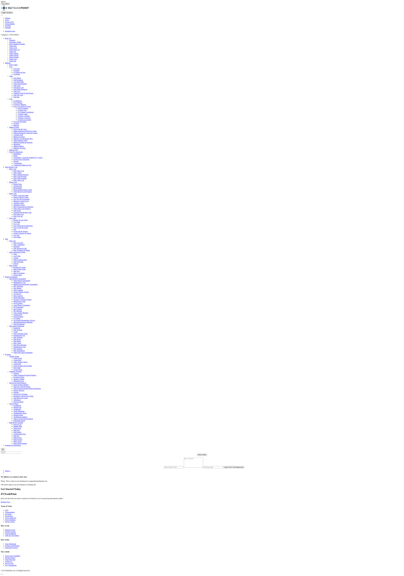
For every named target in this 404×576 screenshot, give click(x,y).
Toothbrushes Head (19, 413)
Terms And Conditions (12, 556)
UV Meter (16, 318)
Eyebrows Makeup (19, 104)
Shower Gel (17, 424)
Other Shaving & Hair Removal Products (27, 388)
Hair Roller (17, 341)
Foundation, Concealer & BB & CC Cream (27, 157)
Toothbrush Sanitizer (20, 417)
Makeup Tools (14, 127)
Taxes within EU (10, 518)
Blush (15, 156)
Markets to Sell (10, 530)
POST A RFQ (202, 455)
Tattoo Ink (12, 61)
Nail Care (16, 91)
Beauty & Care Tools (20, 220)
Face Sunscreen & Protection (23, 226)
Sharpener (16, 144)
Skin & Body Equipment (17, 279)
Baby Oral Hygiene (20, 176)
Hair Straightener (19, 351)
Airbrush (12, 40)
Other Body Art (14, 50)
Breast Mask (17, 188)
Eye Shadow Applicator (26, 112)
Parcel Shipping (10, 520)
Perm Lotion (17, 275)
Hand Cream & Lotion (21, 197)
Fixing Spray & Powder (21, 159)
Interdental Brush (19, 421)
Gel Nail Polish (18, 82)
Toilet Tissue (17, 358)
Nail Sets (16, 97)
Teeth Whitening (19, 411)
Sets (14, 229)
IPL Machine (17, 311)
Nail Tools (16, 86)
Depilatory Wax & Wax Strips (23, 396)
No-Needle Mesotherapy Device (24, 320)
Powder (16, 161)
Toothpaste (17, 409)
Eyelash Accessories (24, 120)
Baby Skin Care (18, 180)
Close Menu (5, 4)
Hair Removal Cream (20, 398)
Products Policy (10, 558)
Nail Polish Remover (20, 89)
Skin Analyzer (18, 296)
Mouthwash (17, 407)
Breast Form (17, 184)
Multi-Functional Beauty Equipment (25, 284)
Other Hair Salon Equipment (23, 352)
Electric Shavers (18, 390)
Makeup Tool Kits (19, 148)
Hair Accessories (19, 273)
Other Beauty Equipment (21, 281)
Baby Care (12, 169)
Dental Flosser (18, 415)
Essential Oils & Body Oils (22, 212)
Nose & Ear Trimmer (20, 394)
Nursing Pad (17, 186)
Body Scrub (17, 441)
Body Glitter (13, 65)
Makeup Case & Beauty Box (23, 139)
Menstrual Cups (18, 381)
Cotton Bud (17, 360)
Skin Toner (17, 210)
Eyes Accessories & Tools (22, 106)
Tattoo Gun (13, 59)
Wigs (15, 254)
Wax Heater (17, 288)
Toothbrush (17, 405)
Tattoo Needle (14, 57)
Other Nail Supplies (20, 84)
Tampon (16, 373)
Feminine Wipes (18, 377)
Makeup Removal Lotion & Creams (25, 133)
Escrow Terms (10, 522)
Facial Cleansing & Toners (22, 233)
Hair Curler (17, 343)
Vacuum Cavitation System (22, 299)
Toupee (15, 258)
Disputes (8, 28)
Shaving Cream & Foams (21, 387)
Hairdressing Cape (19, 347)
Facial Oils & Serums (20, 231)
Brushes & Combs (19, 267)
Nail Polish (17, 78)
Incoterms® (9, 516)
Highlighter (17, 154)
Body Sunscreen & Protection (23, 207)
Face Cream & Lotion (20, 228)
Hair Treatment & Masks (21, 250)
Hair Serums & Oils (20, 248)
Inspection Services (11, 548)
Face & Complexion (16, 152)
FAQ (6, 510)
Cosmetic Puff (18, 135)
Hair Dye (16, 271)
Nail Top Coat (18, 95)
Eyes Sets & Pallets (19, 122)
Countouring (17, 163)
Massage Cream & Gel (21, 201)
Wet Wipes (17, 368)
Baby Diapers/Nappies (21, 175)
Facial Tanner (18, 303)
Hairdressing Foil (19, 335)
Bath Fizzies (17, 438)
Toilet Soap (17, 428)
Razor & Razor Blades (21, 385)
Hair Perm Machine (20, 345)
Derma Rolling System (21, 292)
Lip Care (16, 235)
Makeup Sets (13, 150)
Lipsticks (16, 70)
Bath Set (16, 436)
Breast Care (13, 182)
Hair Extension (18, 262)
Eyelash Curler (23, 114)
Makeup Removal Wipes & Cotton (25, 131)
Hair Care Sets (18, 243)
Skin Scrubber (18, 290)
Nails (11, 76)
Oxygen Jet (17, 294)
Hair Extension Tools (20, 334)
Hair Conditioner (19, 245)
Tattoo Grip (13, 48)
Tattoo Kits (13, 46)
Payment (8, 26)
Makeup (8, 63)
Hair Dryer (17, 339)
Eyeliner (16, 123)
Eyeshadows (17, 101)
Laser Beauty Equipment (21, 305)
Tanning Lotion (18, 203)
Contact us (8, 561)
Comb (15, 332)
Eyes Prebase (17, 103)
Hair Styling (13, 265)
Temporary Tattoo (15, 42)
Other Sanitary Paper (20, 362)
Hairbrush (16, 328)
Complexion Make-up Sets (22, 165)
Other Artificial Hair (20, 260)
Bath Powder (17, 440)
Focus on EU (9, 22)
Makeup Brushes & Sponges (23, 142)
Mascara (16, 125)
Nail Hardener (18, 80)
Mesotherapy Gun (19, 282)
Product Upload (10, 532)
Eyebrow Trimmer (24, 116)
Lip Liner (16, 69)
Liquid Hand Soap (19, 434)
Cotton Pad (17, 364)
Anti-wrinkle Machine (20, 313)
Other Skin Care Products (22, 209)
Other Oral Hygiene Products (23, 419)
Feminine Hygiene (15, 371)
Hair (6, 239)
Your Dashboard (10, 534)
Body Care (13, 193)
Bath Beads (17, 432)
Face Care (12, 218)
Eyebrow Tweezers (24, 118)
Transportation (10, 24)
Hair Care (12, 241)
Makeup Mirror (18, 146)
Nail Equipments (19, 324)
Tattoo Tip (12, 51)
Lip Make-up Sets (19, 72)
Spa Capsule (17, 309)
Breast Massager (18, 298)
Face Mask (17, 237)
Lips (10, 67)
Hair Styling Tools (19, 269)
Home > (8, 471)
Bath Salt (16, 430)
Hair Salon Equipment (16, 326)
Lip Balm (16, 74)
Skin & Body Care (11, 167)
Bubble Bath (17, 426)
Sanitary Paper (14, 356)
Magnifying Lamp (19, 301)
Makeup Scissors (19, 137)
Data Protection (10, 560)
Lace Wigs (17, 256)
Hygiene (8, 354)
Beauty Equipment (11, 277)
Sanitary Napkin (18, 379)
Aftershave (17, 400)
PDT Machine (18, 286)
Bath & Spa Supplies (16, 423)
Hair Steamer (17, 349)
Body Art (8, 38)
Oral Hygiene (13, 404)
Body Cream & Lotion (21, 195)
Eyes (11, 99)
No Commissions (11, 565)
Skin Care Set (18, 216)
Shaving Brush (18, 402)
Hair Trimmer (18, 337)
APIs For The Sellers (12, 535)
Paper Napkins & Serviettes (22, 366)
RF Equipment (18, 307)
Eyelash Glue (22, 110)
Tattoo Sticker (14, 53)
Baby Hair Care (18, 171)
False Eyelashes (23, 108)
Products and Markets (12, 546)
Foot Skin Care (18, 214)
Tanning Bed (17, 315)
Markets (7, 18)
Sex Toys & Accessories (21, 199)
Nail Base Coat (18, 87)
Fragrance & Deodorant (13, 445)
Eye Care (16, 224)
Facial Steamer (18, 316)
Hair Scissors (17, 330)
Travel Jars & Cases (20, 129)
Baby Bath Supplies (20, 178)
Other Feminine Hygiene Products (24, 375)
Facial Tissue (17, 370)
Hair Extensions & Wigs (17, 252)
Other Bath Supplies (20, 443)
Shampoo (16, 246)
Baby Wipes (17, 173)
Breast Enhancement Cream (22, 190)
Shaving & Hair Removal (17, 383)
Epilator (16, 392)
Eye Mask (16, 222)
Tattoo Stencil (13, 55)
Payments (8, 514)
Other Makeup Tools (20, 140)
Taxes (7, 20)
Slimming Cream (19, 205)
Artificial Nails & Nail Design (23, 93)
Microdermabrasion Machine (23, 322)
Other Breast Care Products (22, 192)
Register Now (5, 502)
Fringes (15, 263)
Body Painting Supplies (17, 44)
